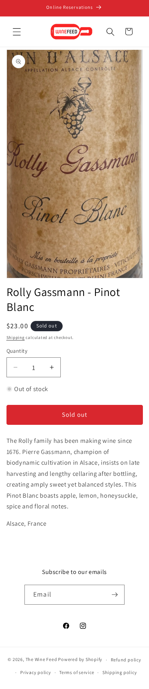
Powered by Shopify (80, 660)
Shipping (15, 337)
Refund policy (126, 660)
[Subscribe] (114, 595)
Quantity (17, 350)
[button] (17, 31)
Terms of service (76, 672)
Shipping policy (119, 672)
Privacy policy (35, 672)
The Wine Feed (41, 660)
